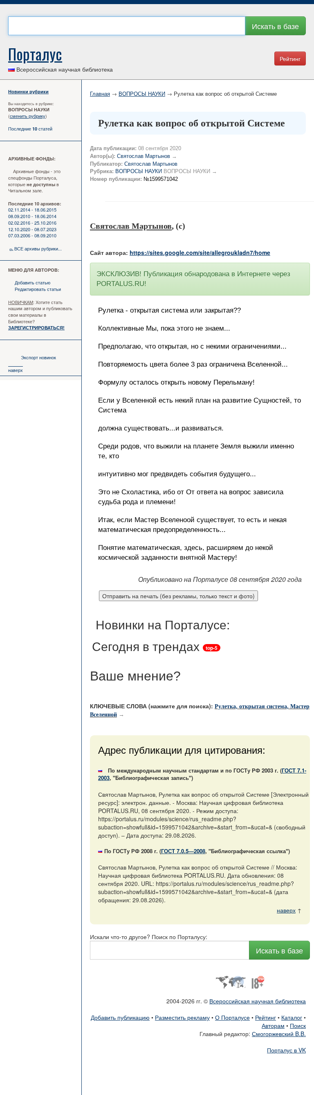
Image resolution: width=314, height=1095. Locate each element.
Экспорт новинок (38, 357)
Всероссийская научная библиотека (257, 1001)
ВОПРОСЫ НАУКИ (142, 93)
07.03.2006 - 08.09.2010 (32, 235)
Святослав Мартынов (143, 156)
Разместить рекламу (182, 1017)
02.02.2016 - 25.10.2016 (32, 222)
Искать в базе (275, 25)
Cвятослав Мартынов (150, 164)
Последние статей (30, 128)
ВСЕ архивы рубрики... (38, 248)
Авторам (273, 1025)
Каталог (291, 1017)
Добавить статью (32, 282)
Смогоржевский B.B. (279, 1034)
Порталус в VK (286, 1050)
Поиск (298, 1025)
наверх (15, 370)
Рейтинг (290, 58)
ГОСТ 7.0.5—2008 (183, 851)
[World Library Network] (230, 981)
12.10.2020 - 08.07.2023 (32, 229)
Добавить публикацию (120, 1017)
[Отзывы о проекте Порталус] (257, 981)
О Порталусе (232, 1017)
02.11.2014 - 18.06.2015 (32, 209)
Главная (100, 93)
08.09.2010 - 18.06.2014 (32, 216)
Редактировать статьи (38, 289)
